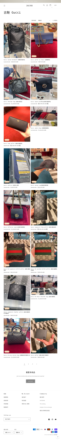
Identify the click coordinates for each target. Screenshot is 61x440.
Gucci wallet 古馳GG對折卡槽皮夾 (40, 355)
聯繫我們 (6, 407)
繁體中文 (18, 432)
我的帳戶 (24, 397)
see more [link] (30, 381)
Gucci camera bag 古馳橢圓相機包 (40, 128)
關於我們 (42, 397)
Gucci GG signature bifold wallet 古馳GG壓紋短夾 (17, 269)
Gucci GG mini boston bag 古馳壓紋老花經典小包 (17, 355)
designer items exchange (46, 407)
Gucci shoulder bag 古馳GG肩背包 (13, 101)
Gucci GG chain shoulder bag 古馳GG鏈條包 (43, 296)
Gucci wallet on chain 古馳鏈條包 (40, 59)
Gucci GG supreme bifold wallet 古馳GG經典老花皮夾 (44, 269)
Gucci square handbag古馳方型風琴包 (41, 101)
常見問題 (6, 404)
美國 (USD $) (8, 432)
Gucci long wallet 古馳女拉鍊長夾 (13, 143)
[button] (4, 5)
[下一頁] (36, 364)
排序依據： (34, 20)
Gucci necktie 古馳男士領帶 (11, 185)
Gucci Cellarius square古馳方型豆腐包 (14, 227)
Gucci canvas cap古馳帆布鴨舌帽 (39, 185)
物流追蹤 (24, 400)
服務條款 (6, 397)
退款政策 (6, 400)
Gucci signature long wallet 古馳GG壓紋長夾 (43, 227)
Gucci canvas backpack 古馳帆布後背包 (14, 59)
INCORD (48, 434)
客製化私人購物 (25, 404)
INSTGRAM (42, 400)
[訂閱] (28, 419)
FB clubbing (43, 404)
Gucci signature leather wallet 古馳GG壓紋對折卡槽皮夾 (17, 313)
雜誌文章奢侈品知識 (45, 410)
